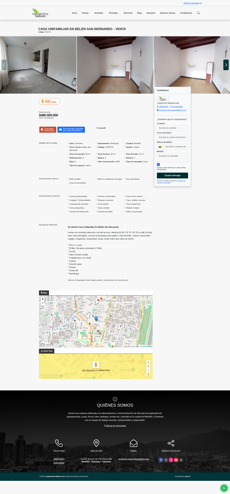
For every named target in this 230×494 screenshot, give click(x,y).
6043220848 (178, 107)
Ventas (85, 13)
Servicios (128, 13)
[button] (87, 90)
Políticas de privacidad (115, 426)
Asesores (150, 13)
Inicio (74, 13)
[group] (38, 65)
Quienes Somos (167, 13)
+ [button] (43, 299)
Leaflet (132, 346)
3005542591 (164, 107)
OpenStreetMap (147, 346)
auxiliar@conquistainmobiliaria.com (172, 110)
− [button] (43, 303)
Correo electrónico (164, 133)
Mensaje (160, 151)
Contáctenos (186, 13)
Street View (50, 101)
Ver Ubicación (89, 370)
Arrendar (99, 13)
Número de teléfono (165, 142)
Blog (139, 13)
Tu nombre (161, 123)
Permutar (113, 13)
